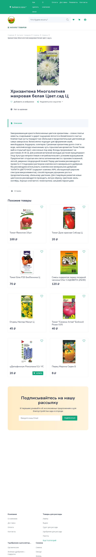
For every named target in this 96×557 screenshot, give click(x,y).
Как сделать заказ (35, 7)
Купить (39, 373)
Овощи (38, 552)
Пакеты (46, 536)
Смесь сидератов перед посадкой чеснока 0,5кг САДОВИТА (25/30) (69, 278)
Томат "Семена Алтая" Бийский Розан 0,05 (68, 323)
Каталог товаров (24, 35)
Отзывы (17, 191)
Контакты (83, 2)
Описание (17, 123)
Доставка (63, 2)
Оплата (55, 2)
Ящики (45, 523)
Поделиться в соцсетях (50, 102)
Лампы (45, 519)
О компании (46, 4)
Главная (11, 35)
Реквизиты (73, 2)
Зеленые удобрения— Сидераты (16, 553)
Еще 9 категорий (49, 540)
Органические (13, 547)
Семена (36, 35)
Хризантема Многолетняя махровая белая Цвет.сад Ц (29, 38)
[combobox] (47, 19)
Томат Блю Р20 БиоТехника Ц (25, 277)
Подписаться (69, 418)
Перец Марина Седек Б (64, 366)
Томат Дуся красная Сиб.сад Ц (67, 232)
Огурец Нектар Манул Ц (22, 321)
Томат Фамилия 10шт (21, 232)
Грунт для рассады (50, 527)
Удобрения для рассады (52, 531)
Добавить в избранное (23, 102)
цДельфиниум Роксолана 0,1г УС (27, 366)
